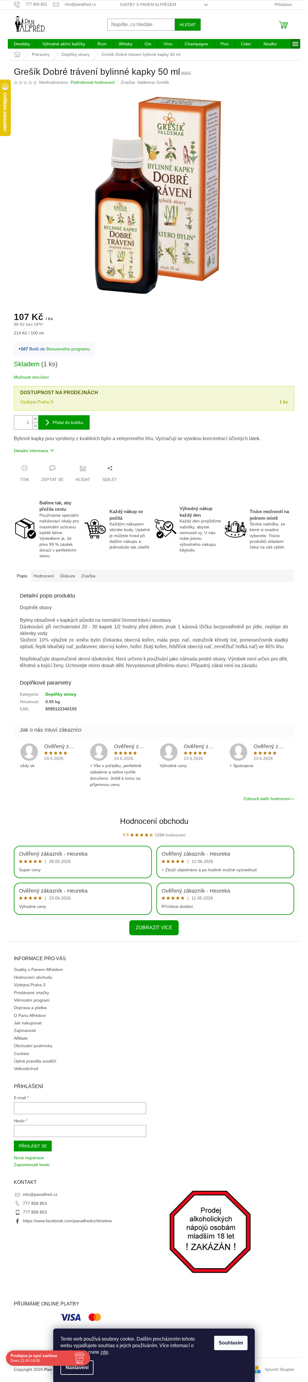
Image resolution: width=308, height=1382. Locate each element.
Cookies (21, 1053)
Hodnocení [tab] (43, 575)
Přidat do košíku (68, 422)
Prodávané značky (31, 992)
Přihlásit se (33, 1146)
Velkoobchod (26, 1068)
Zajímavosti (25, 1030)
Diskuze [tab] (67, 575)
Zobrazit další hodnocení (267, 798)
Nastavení (77, 1367)
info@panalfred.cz (40, 1194)
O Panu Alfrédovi (30, 1015)
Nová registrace (29, 1157)
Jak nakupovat (28, 1023)
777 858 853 (35, 1203)
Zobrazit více (154, 927)
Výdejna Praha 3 (29, 984)
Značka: (145, 82)
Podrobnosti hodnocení (93, 82)
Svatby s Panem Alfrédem (148, 4)
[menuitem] (22, 44)
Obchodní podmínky (33, 1045)
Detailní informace (31, 450)
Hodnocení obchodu (154, 821)
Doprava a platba (30, 1007)
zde (104, 1352)
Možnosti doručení (31, 377)
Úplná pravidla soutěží (35, 1061)
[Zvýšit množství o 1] (35, 419)
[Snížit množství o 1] (35, 425)
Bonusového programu (68, 348)
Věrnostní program (32, 1000)
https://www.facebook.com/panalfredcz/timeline (67, 1220)
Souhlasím (231, 1342)
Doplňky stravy (60, 694)
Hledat (188, 24)
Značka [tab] (88, 575)
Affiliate (21, 1038)
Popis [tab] (22, 575)
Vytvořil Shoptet (279, 1369)
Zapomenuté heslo (32, 1164)
